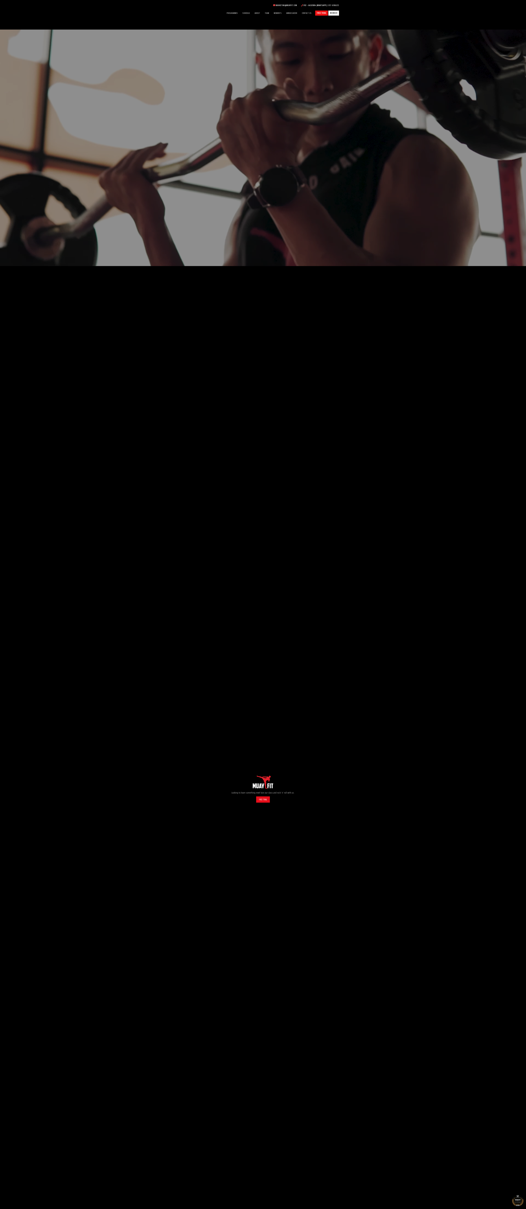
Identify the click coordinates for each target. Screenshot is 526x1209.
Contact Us (306, 13)
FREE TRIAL (263, 799)
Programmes (232, 13)
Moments (278, 13)
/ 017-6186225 (321, 5)
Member (334, 13)
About (257, 13)
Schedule (246, 13)
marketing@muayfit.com (286, 5)
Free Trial (321, 13)
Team (267, 13)
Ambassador (291, 13)
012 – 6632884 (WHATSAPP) (315, 5)
